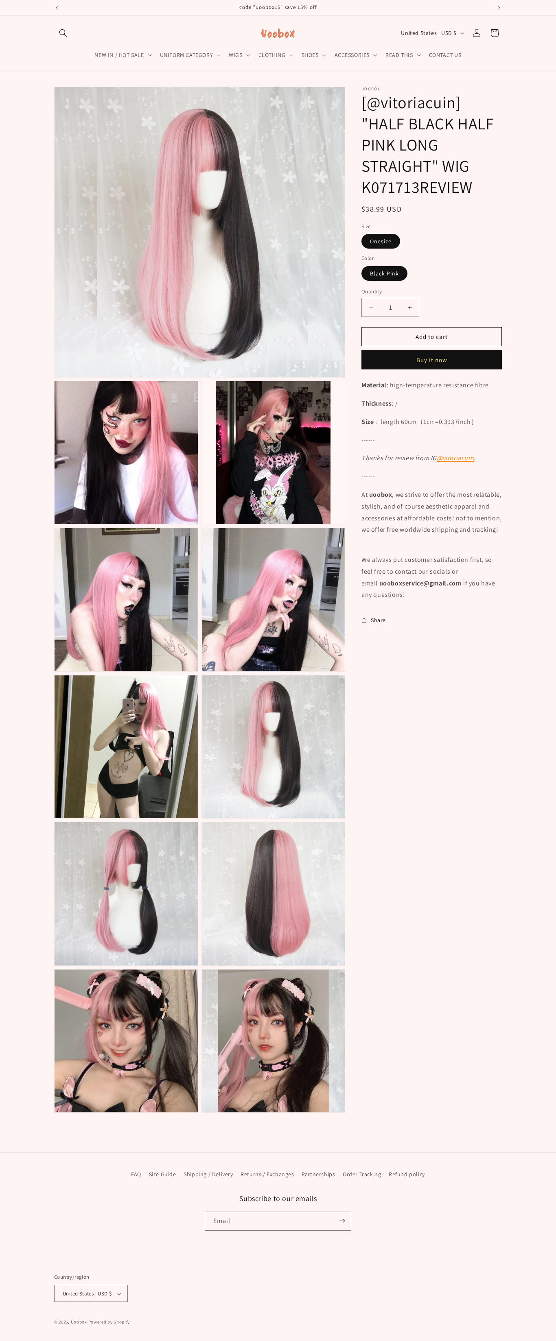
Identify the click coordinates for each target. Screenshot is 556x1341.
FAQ (136, 1174)
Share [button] (378, 620)
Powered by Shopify (109, 1322)
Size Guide (162, 1174)
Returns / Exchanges (267, 1174)
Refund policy (407, 1174)
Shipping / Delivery (208, 1174)
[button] (63, 33)
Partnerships (318, 1174)
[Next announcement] (499, 7)
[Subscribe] (342, 1220)
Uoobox (79, 1322)
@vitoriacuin (455, 458)
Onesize (381, 241)
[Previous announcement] (57, 7)
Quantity (371, 291)
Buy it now (431, 360)
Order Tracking (362, 1174)
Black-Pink (384, 273)
